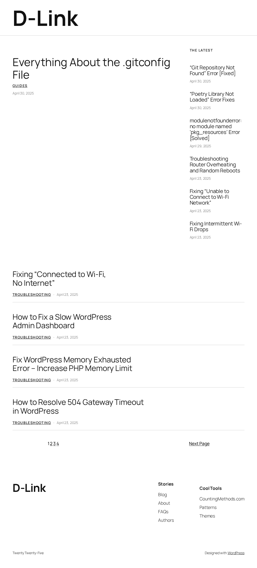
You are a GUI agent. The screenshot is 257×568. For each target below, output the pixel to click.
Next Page (199, 443)
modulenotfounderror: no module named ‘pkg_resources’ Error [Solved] (216, 129)
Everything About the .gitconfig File (91, 68)
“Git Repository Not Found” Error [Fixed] (213, 70)
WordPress (236, 552)
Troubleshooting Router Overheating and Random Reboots (215, 164)
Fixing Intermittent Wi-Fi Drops (216, 226)
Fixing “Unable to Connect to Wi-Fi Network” (209, 197)
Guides (20, 85)
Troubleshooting (32, 294)
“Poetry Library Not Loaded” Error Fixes (212, 97)
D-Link (45, 17)
